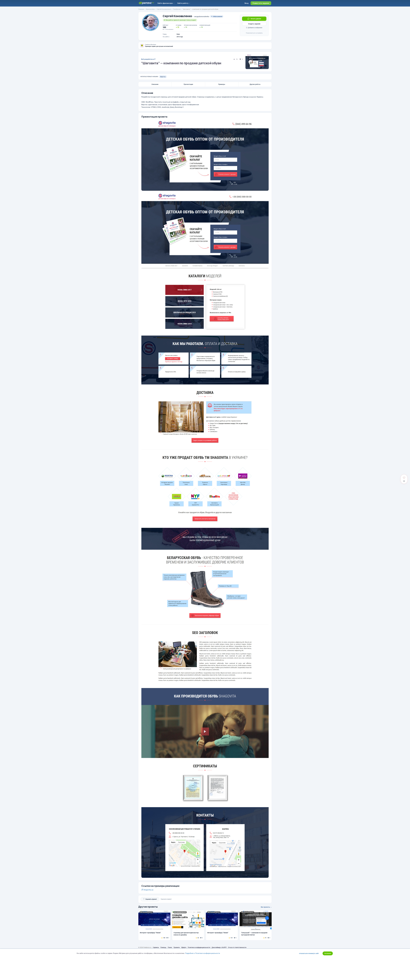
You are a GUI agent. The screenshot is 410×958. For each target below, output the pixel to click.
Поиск (170, 947)
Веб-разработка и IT (148, 59)
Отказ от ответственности (237, 947)
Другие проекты (148, 906)
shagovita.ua (148, 890)
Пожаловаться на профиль (254, 33)
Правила (177, 947)
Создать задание (254, 24)
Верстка (162, 76)
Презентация (188, 84)
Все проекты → (266, 907)
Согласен (327, 953)
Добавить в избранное (255, 27)
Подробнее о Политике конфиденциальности (202, 953)
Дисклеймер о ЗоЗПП (219, 947)
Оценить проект (150, 899)
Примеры (221, 84)
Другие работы (255, 84)
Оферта (183, 947)
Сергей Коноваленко (177, 16)
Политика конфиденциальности (199, 947)
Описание (155, 84)
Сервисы (156, 947)
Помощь (163, 947)
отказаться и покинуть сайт (309, 953)
